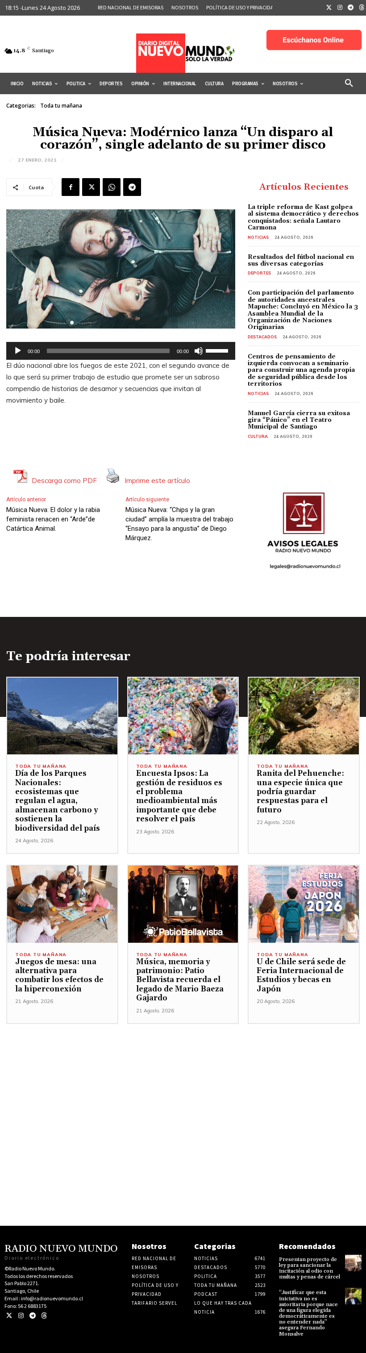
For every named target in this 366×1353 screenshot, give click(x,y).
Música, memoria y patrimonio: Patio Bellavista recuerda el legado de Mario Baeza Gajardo (180, 980)
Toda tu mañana (61, 105)
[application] (120, 351)
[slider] (218, 350)
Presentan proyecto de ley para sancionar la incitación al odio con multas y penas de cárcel (309, 1268)
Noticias (258, 237)
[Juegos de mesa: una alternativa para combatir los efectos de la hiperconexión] (62, 904)
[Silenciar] (198, 350)
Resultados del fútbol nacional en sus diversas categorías (301, 260)
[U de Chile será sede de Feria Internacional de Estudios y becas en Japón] (304, 904)
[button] (349, 83)
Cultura (258, 436)
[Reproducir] (17, 350)
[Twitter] (328, 8)
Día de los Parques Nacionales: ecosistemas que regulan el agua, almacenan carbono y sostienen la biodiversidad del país (57, 801)
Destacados (262, 336)
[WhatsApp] (112, 187)
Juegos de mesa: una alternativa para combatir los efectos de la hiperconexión (59, 975)
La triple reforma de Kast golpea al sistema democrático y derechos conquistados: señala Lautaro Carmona (303, 217)
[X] (91, 187)
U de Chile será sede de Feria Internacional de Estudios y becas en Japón (301, 975)
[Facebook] (70, 187)
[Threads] (44, 1315)
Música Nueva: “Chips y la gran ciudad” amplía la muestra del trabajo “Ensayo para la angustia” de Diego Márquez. (179, 524)
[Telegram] (350, 8)
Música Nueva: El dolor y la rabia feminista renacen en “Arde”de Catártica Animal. (53, 519)
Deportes (259, 273)
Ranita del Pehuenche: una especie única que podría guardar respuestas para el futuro (300, 792)
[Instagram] (340, 8)
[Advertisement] (183, 1086)
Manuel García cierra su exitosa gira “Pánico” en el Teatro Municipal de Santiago (299, 420)
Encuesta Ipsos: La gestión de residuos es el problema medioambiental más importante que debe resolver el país (179, 796)
